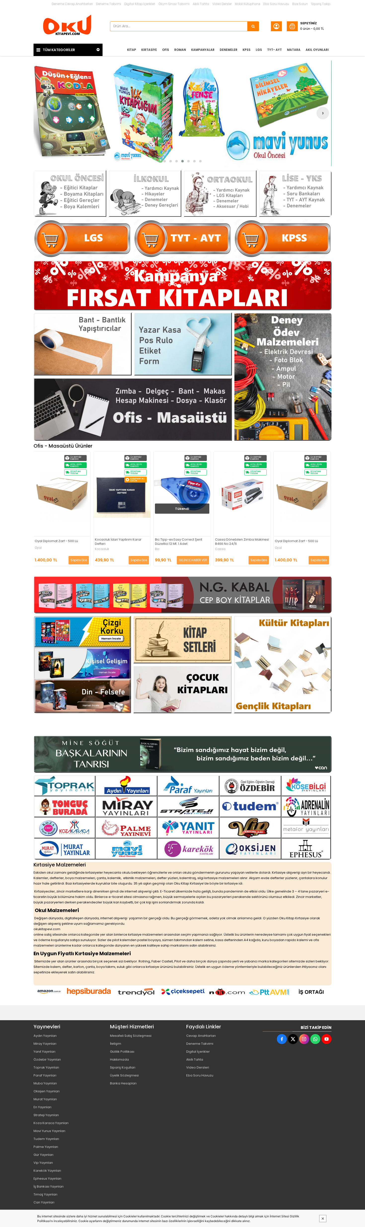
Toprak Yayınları (46, 1067)
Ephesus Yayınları (47, 1178)
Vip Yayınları (43, 1162)
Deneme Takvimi (108, 4)
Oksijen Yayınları (47, 1091)
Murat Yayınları (45, 1099)
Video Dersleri (197, 1067)
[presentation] (42, 113)
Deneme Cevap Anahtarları (72, 4)
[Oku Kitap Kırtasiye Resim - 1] (70, 193)
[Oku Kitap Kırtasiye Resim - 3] (220, 193)
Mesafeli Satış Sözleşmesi (130, 1035)
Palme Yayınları (46, 1146)
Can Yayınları (44, 1202)
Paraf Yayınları (45, 1075)
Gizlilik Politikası (122, 1051)
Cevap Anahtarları (201, 1035)
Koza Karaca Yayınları (51, 1123)
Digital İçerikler (198, 1051)
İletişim (115, 1043)
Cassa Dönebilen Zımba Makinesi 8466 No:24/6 (182, 542)
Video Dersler (222, 4)
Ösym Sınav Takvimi (173, 4)
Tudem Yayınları (46, 1138)
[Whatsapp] (315, 1039)
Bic (97, 549)
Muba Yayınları (45, 1083)
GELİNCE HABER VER (133, 560)
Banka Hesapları (123, 1083)
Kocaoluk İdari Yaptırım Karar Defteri (58, 542)
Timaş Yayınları (45, 1194)
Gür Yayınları (43, 1154)
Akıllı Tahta (201, 4)
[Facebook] (282, 1039)
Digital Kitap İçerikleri (139, 4)
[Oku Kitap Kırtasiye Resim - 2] (145, 193)
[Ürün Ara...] (253, 26)
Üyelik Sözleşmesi (124, 1075)
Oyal (218, 548)
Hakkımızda (119, 1059)
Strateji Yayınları (46, 1115)
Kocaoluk (42, 549)
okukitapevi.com (47, 929)
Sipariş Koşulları (122, 1067)
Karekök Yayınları (47, 1170)
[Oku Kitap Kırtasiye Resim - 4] (295, 193)
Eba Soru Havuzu (276, 4)
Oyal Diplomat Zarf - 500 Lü (236, 541)
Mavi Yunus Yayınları (49, 1131)
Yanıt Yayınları (44, 1051)
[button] (165, 161)
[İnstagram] (304, 1039)
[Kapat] (323, 1218)
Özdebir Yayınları (47, 1059)
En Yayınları (42, 1107)
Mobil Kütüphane (247, 4)
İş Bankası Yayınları (49, 1186)
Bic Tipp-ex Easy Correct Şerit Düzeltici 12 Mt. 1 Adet (118, 542)
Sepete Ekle (79, 560)
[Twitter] (293, 1039)
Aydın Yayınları (45, 1035)
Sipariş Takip (320, 4)
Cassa (160, 549)
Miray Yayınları (45, 1043)
